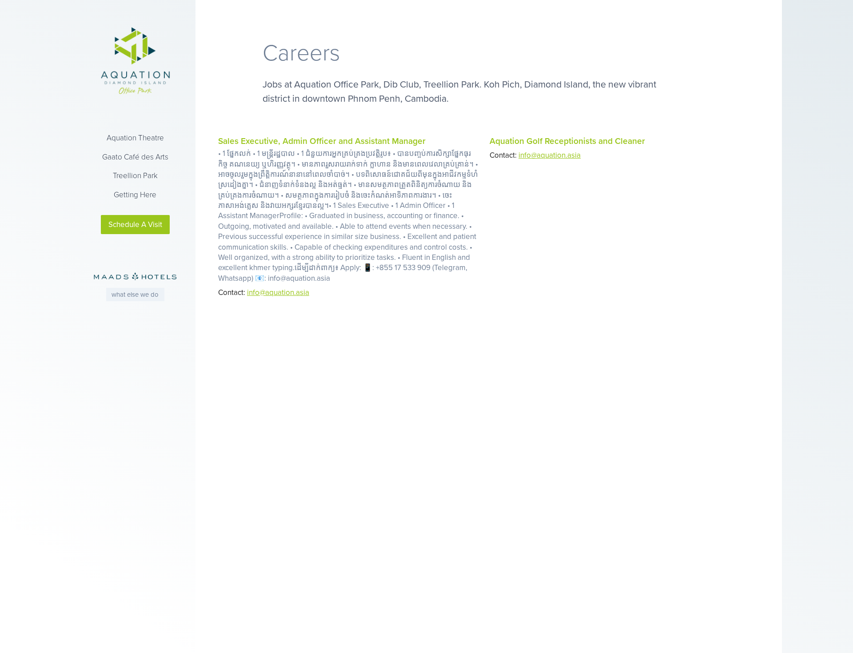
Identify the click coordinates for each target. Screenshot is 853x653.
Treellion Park (135, 175)
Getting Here (135, 194)
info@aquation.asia (278, 292)
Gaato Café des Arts (135, 156)
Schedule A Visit (135, 224)
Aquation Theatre (135, 137)
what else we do (135, 294)
